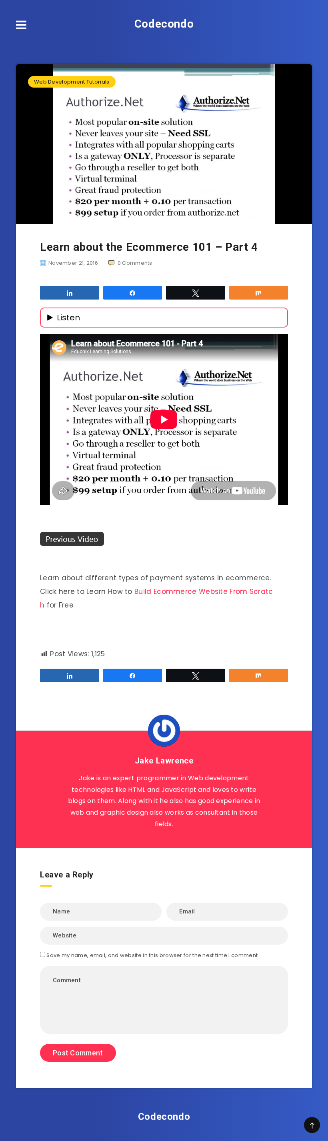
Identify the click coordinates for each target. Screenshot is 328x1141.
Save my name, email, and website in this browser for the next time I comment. (152, 955)
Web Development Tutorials (72, 82)
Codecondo (164, 23)
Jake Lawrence (164, 760)
